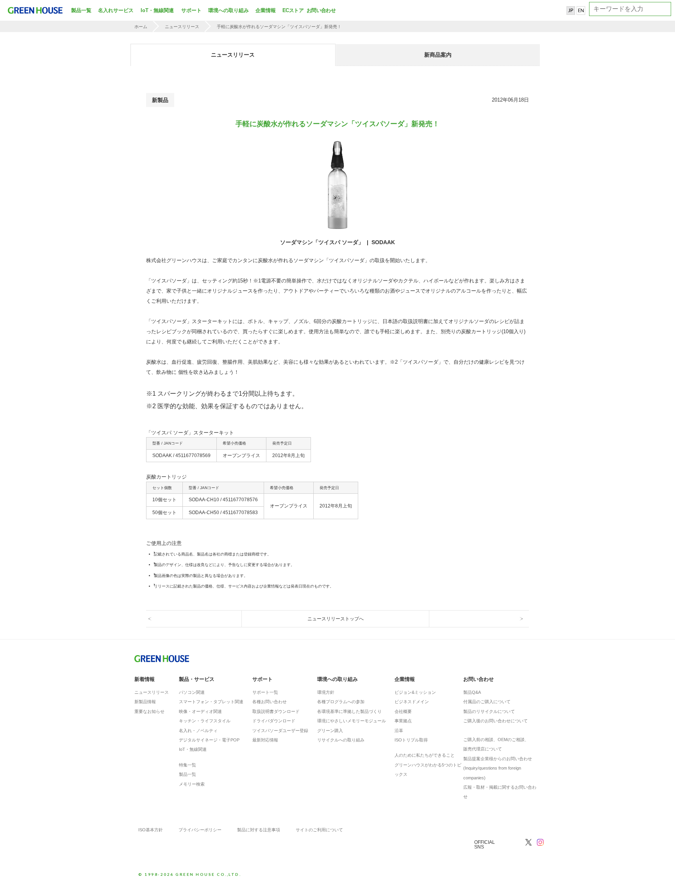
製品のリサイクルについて (489, 711)
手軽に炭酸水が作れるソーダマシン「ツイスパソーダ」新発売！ (279, 26)
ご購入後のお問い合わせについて (495, 720)
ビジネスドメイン (412, 701)
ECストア (293, 10)
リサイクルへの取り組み (340, 740)
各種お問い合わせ (269, 701)
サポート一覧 (265, 692)
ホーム (140, 26)
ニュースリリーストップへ (335, 619)
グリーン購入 (330, 730)
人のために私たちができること (425, 755)
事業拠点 (403, 720)
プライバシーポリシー (200, 829)
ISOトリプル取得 (411, 740)
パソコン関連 (192, 692)
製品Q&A (472, 692)
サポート (191, 10)
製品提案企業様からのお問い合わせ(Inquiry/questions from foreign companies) (497, 768)
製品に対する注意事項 (258, 829)
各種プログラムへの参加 (340, 701)
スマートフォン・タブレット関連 (211, 701)
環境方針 (325, 692)
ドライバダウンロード (273, 720)
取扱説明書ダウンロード (276, 711)
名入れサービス (116, 10)
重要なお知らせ (149, 711)
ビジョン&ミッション (415, 692)
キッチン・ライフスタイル (204, 720)
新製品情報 (145, 701)
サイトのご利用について (319, 829)
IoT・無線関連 (157, 10)
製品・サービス (196, 679)
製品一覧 (81, 10)
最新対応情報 (265, 740)
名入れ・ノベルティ (198, 730)
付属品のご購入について (487, 701)
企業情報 (265, 10)
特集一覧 (187, 765)
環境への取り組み (228, 10)
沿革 (399, 730)
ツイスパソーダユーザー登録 (280, 730)
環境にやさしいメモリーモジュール (351, 720)
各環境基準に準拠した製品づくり (349, 711)
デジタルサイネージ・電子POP (209, 740)
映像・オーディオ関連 (200, 711)
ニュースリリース (182, 26)
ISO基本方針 (150, 829)
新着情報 (144, 679)
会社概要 (403, 711)
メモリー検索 (192, 784)
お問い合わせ (320, 10)
